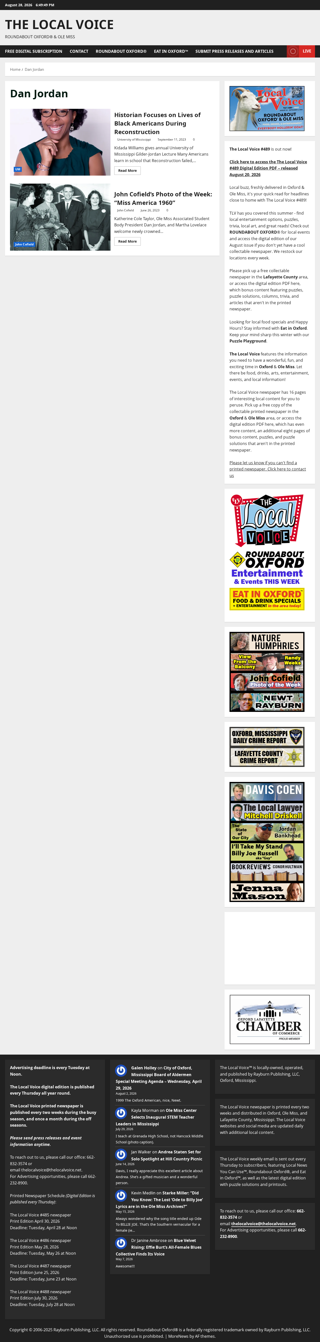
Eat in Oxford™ (171, 51)
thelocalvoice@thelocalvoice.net (263, 1223)
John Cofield (24, 244)
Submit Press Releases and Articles (235, 51)
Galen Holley (143, 1068)
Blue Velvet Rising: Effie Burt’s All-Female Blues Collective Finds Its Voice (159, 1247)
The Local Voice (59, 24)
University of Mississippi (134, 139)
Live (307, 51)
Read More (129, 169)
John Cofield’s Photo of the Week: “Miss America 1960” (60, 217)
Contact (79, 51)
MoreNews (178, 1336)
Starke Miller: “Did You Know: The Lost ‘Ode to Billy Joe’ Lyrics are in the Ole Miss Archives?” (159, 1199)
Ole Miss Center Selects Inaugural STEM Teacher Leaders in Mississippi (156, 1117)
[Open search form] (281, 51)
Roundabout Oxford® (121, 51)
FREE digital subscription (33, 51)
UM (17, 169)
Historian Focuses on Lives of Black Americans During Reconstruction (60, 142)
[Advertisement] (270, 948)
